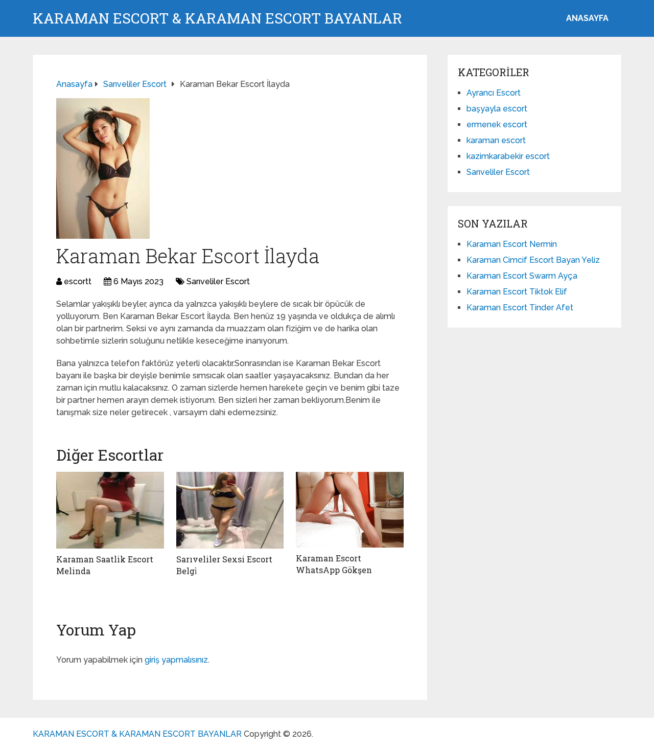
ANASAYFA (587, 18)
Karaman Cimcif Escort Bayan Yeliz (533, 260)
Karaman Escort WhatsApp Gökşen (334, 564)
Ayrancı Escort (493, 93)
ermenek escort (496, 124)
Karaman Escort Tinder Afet (519, 307)
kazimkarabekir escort (508, 156)
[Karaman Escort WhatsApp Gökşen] (350, 510)
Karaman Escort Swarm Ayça (521, 276)
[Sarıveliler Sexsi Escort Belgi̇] (230, 510)
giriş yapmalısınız (176, 660)
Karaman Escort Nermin (511, 244)
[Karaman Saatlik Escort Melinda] (110, 510)
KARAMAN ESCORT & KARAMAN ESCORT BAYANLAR (217, 18)
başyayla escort (496, 109)
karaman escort (496, 140)
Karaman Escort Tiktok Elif (516, 292)
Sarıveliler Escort (218, 281)
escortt (77, 281)
